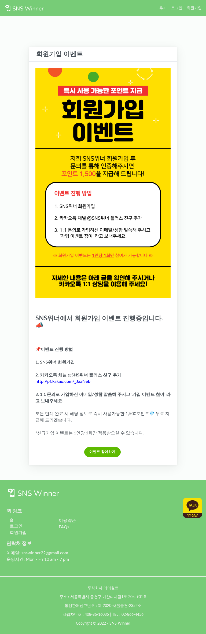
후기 (163, 8)
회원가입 (194, 8)
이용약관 (67, 520)
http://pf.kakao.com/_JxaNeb (62, 381)
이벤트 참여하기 (102, 452)
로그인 (176, 8)
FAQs (64, 527)
